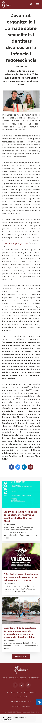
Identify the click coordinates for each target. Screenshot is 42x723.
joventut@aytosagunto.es (16, 243)
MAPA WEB (16, 706)
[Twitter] (17, 467)
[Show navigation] (38, 4)
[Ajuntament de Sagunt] (7, 4)
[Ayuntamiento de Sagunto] (21, 674)
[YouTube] (28, 685)
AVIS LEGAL (26, 706)
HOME (5, 678)
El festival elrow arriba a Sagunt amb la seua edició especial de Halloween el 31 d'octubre (21, 577)
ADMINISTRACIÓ (34, 678)
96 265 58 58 (21, 697)
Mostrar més (21, 656)
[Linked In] (24, 467)
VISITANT (23, 678)
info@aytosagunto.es (22, 701)
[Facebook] (11, 467)
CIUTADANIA (13, 678)
